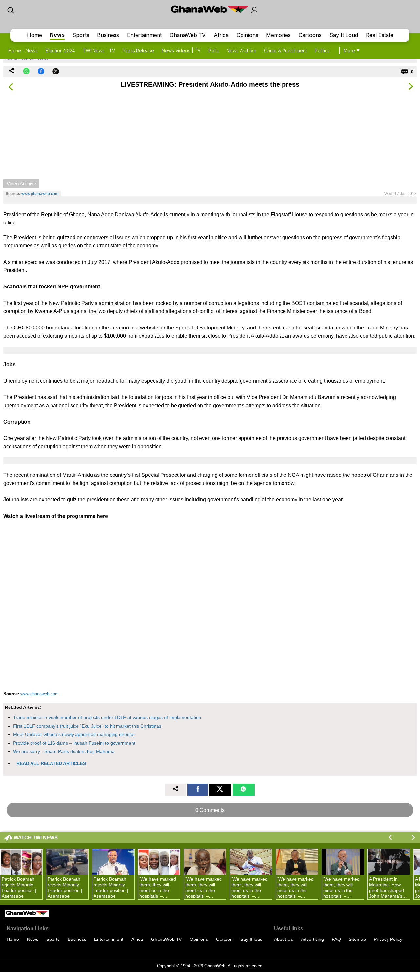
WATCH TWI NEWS (36, 837)
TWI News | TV (99, 50)
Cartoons (310, 35)
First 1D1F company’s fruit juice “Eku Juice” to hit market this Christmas (87, 726)
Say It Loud (343, 35)
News (57, 35)
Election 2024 (60, 50)
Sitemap (357, 939)
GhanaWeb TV (188, 35)
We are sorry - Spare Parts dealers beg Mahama (64, 751)
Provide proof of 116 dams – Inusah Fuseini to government (74, 743)
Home (34, 35)
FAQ (336, 939)
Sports (81, 35)
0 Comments (210, 810)
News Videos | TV (181, 50)
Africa (221, 35)
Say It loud (251, 939)
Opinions (247, 35)
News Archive (241, 50)
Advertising (312, 939)
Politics (322, 50)
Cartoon (224, 939)
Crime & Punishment (285, 50)
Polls (213, 50)
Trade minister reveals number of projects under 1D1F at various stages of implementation (107, 717)
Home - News (23, 50)
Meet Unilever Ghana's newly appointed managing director (74, 734)
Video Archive (21, 183)
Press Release (138, 50)
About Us (283, 939)
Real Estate (379, 35)
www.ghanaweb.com (39, 193)
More (349, 50)
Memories (278, 35)
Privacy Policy (388, 939)
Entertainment (144, 35)
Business (108, 35)
